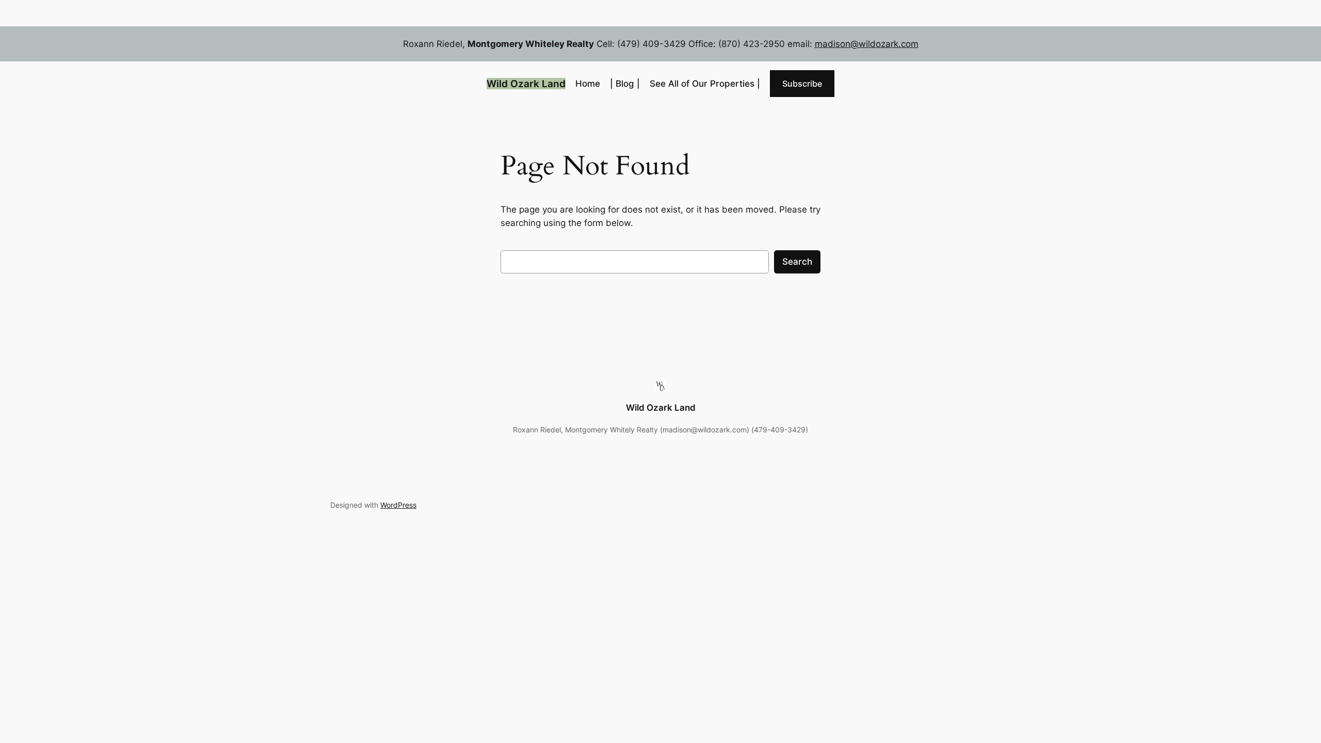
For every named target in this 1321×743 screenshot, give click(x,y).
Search (797, 261)
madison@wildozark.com (867, 44)
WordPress (398, 504)
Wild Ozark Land (526, 83)
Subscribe (802, 83)
